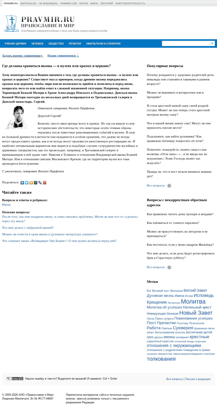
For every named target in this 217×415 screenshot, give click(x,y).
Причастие (166, 323)
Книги (94, 3)
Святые (166, 328)
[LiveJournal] (40, 182)
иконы (169, 337)
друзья (158, 337)
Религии (75, 43)
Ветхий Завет (195, 290)
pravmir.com (68, 3)
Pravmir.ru (11, 3)
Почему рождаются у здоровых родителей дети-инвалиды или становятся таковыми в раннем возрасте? (180, 79)
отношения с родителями (164, 350)
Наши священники (62, 55)
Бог (149, 290)
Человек (37, 43)
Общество (56, 43)
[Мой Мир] (35, 182)
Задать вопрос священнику (22, 55)
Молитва (193, 301)
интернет (182, 337)
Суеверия (183, 327)
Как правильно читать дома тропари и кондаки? (180, 214)
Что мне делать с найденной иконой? (28, 227)
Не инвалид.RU (48, 3)
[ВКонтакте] (22, 182)
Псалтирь (182, 323)
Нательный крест (197, 307)
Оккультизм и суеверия (103, 43)
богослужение (164, 332)
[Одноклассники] (31, 182)
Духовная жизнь (160, 296)
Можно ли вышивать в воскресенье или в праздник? (175, 94)
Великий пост (161, 290)
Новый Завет (196, 313)
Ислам (189, 296)
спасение (209, 354)
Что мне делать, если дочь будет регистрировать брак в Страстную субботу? (181, 255)
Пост (151, 323)
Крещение (157, 302)
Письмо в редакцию (198, 379)
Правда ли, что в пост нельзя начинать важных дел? (179, 173)
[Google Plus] (44, 182)
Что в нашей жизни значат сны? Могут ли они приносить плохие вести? (179, 125)
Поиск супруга (164, 318)
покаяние (152, 354)
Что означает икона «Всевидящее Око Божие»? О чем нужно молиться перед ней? (59, 240)
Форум (83, 3)
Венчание (176, 290)
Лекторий (106, 3)
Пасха (150, 318)
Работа (154, 328)
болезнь (180, 332)
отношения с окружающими (174, 345)
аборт (150, 332)
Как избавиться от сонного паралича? (173, 222)
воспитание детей (199, 332)
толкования (161, 359)
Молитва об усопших (164, 307)
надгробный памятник (160, 341)
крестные (199, 336)
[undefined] (14, 378)
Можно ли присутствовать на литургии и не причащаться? (177, 233)
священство (165, 354)
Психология (196, 323)
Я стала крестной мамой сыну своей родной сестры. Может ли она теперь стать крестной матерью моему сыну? (178, 109)
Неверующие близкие (162, 313)
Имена (179, 295)
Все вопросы (156, 185)
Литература (174, 302)
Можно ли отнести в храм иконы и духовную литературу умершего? (50, 234)
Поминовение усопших (193, 318)
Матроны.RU (28, 3)
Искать (212, 43)
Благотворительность (130, 3)
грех (150, 337)
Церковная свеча (204, 328)
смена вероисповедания (188, 353)
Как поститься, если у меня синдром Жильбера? (180, 244)
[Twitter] (27, 182)
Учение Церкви (15, 43)
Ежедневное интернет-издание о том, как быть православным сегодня (64, 30)
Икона (6, 204)
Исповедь (204, 295)
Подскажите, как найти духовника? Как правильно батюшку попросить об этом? (175, 138)
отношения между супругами (190, 341)
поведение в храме (196, 350)
